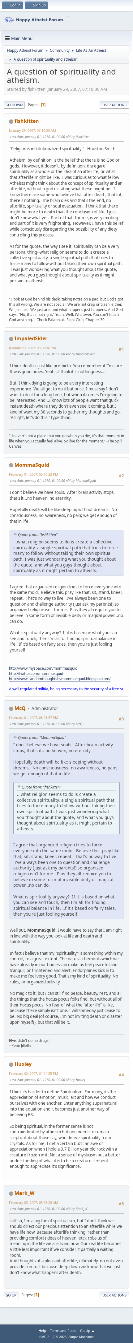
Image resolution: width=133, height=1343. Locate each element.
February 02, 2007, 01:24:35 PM (33, 1073)
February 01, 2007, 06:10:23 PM (33, 474)
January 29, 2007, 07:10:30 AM (32, 130)
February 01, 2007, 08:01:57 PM (33, 717)
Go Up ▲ (87, 1330)
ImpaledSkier (31, 338)
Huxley (23, 1064)
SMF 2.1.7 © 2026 (52, 1337)
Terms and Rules (63, 1330)
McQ (20, 708)
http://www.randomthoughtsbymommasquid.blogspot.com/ (59, 678)
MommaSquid (32, 465)
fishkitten (27, 121)
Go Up (11, 1295)
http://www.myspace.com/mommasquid (43, 668)
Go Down (14, 105)
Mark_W (24, 1193)
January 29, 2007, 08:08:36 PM (32, 347)
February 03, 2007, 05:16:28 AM (33, 1202)
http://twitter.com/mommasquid (36, 673)
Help (42, 1330)
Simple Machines (81, 1337)
